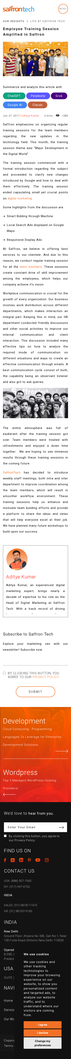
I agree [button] (42, 1024)
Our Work (11, 1019)
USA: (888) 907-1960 (18, 880)
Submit (35, 692)
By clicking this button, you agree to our (34, 675)
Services (10, 1010)
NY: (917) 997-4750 (17, 886)
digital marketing (20, 198)
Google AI (15, 105)
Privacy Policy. (46, 677)
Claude (38, 105)
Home (8, 1000)
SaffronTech (12, 472)
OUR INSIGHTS (13, 21)
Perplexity (38, 96)
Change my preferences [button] (43, 1043)
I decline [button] (42, 1032)
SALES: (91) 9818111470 (20, 905)
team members (31, 266)
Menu (63, 9)
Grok (59, 96)
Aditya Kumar (30, 115)
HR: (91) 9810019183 (18, 911)
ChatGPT (14, 96)
